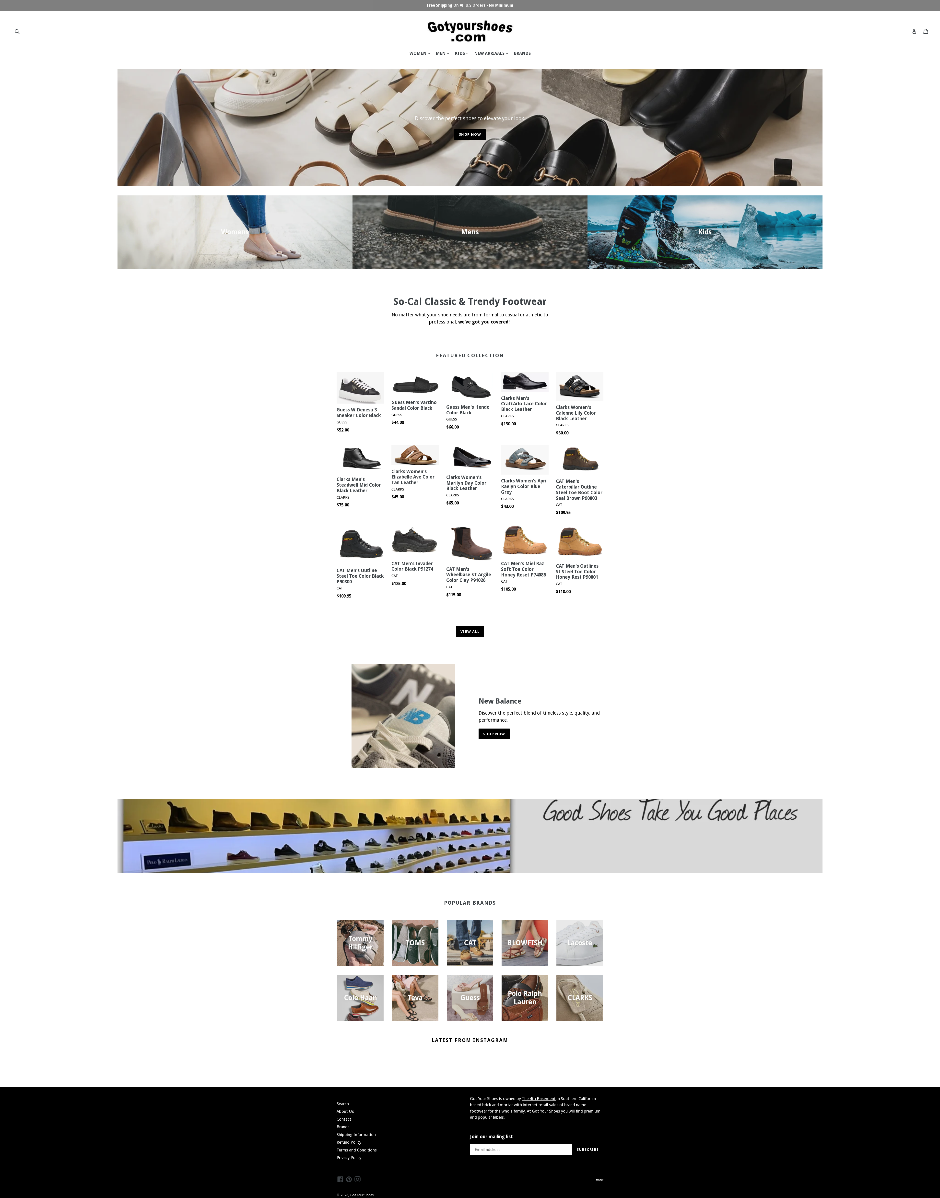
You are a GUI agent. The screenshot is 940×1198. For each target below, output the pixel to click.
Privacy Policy (349, 1157)
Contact (344, 1119)
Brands (343, 1126)
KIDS (460, 53)
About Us (345, 1111)
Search (343, 1103)
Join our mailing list (491, 1136)
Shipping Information (356, 1134)
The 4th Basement (539, 1098)
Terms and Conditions (357, 1150)
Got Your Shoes (362, 1195)
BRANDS (522, 53)
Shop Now (470, 134)
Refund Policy (349, 1142)
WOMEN (418, 53)
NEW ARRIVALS (489, 53)
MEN (441, 53)
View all (470, 631)
